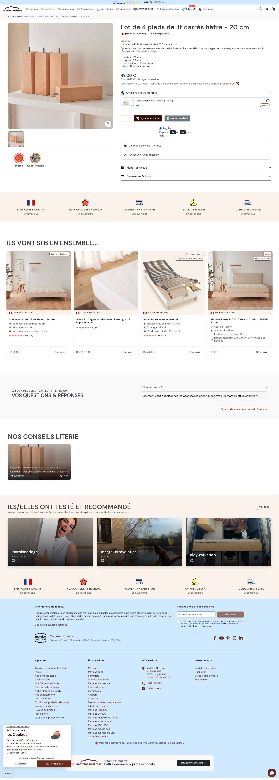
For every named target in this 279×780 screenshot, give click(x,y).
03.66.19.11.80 (154, 683)
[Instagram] (234, 638)
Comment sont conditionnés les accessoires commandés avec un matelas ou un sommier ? (200, 396)
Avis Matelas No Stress (48, 683)
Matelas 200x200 (98, 725)
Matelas (92, 668)
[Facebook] (215, 638)
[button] (261, 9)
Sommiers (93, 675)
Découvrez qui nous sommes (51, 624)
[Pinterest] (228, 638)
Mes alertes (201, 679)
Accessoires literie (98, 679)
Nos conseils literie (45, 675)
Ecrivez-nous (154, 688)
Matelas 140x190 (97, 710)
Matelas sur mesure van (101, 732)
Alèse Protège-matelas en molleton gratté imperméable (103, 321)
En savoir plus (229, 83)
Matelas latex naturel (100, 721)
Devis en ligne (42, 679)
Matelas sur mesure (99, 683)
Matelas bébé (95, 672)
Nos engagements (45, 694)
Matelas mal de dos (99, 729)
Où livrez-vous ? (151, 387)
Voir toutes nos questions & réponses (244, 409)
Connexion (200, 672)
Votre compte (203, 660)
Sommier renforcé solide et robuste (32, 319)
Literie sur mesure (98, 706)
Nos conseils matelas (47, 687)
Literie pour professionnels (50, 717)
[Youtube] (221, 638)
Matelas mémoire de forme (103, 717)
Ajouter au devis (177, 118)
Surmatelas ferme (98, 736)
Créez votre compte (206, 675)
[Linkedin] (240, 638)
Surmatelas (94, 691)
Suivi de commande (206, 668)
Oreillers (92, 694)
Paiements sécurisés (46, 706)
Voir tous (264, 506)
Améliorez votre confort (139, 93)
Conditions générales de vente (52, 702)
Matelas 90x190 (97, 713)
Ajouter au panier (148, 118)
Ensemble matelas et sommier (105, 702)
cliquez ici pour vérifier (170, 742)
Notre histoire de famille (48, 691)
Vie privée (56, 636)
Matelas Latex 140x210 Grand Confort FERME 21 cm (239, 321)
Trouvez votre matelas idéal (50, 668)
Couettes (93, 698)
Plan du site (41, 713)
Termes (68, 636)
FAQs (38, 672)
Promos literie (96, 687)
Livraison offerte (44, 698)
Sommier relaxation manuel (160, 319)
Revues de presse (45, 710)
